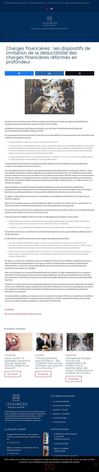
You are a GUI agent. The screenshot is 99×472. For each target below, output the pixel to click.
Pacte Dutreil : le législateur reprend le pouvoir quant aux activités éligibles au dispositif (17, 363)
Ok (49, 467)
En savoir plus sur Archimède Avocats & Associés (23, 314)
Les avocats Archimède (61, 405)
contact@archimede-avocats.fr (78, 3)
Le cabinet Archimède (61, 401)
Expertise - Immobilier (61, 414)
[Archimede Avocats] (49, 23)
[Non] (95, 464)
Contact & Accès (59, 422)
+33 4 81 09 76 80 (57, 3)
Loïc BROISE (9, 309)
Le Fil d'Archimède (60, 418)
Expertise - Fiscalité (60, 410)
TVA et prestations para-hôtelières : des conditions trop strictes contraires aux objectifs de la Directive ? (49, 363)
